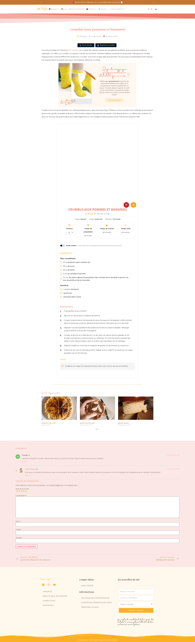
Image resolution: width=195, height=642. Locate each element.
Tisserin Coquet (30, 469)
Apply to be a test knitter (55, 596)
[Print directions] (133, 204)
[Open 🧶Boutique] (58, 9)
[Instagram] (48, 584)
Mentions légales (90, 607)
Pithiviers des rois (49, 423)
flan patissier (74, 50)
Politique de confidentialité (95, 598)
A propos (47, 592)
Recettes (83, 36)
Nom (18, 521)
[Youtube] (54, 584)
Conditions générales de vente (96, 603)
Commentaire (21, 495)
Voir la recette (87, 45)
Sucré (98, 36)
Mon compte (87, 586)
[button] (41, 2)
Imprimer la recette (107, 45)
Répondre (24, 461)
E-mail (18, 529)
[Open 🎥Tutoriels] (95, 9)
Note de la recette (22, 489)
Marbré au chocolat (87, 423)
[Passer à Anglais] (156, 9)
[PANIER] (151, 9)
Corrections (49, 601)
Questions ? (48, 605)
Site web (19, 538)
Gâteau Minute (123, 423)
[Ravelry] (43, 584)
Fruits (93, 36)
